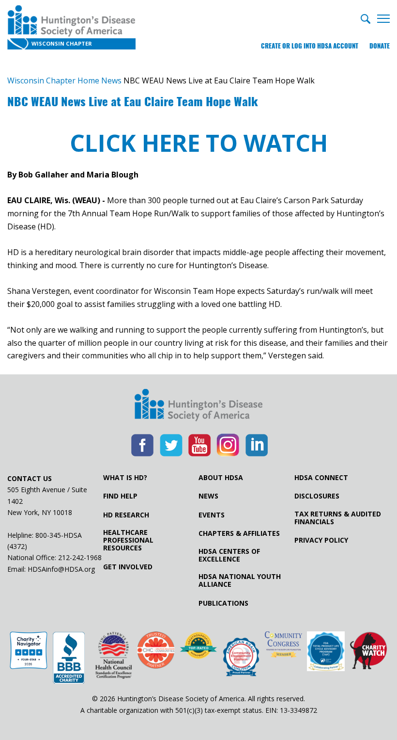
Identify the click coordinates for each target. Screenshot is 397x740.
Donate (379, 46)
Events (211, 515)
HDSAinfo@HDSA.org (61, 569)
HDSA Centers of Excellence (229, 555)
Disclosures (316, 496)
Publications (223, 603)
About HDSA (220, 478)
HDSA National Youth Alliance (239, 580)
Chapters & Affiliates (239, 533)
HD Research (126, 515)
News (208, 496)
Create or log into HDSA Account (309, 46)
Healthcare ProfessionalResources (128, 540)
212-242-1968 (80, 557)
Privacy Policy (321, 540)
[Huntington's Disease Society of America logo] (198, 406)
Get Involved (128, 567)
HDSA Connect (321, 478)
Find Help (120, 496)
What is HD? (125, 478)
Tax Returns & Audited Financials (337, 518)
